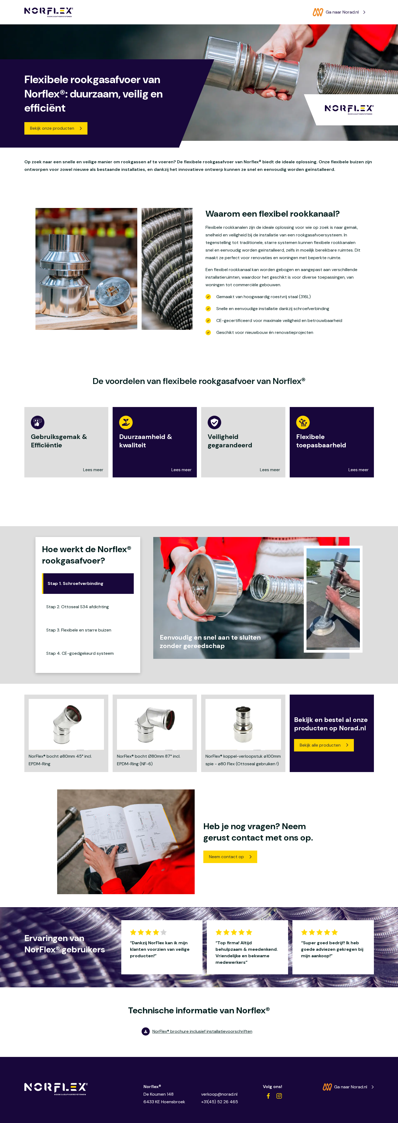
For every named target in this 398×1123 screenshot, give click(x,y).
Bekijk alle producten (320, 745)
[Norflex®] (48, 12)
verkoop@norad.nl (219, 1094)
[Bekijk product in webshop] (66, 733)
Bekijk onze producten (52, 128)
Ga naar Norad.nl (342, 12)
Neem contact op (226, 857)
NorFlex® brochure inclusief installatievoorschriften (202, 1031)
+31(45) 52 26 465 (219, 1102)
